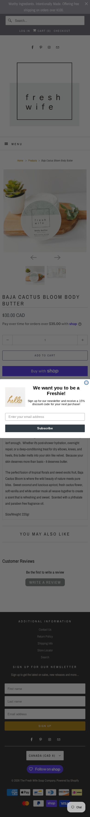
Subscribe (45, 428)
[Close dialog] (86, 382)
